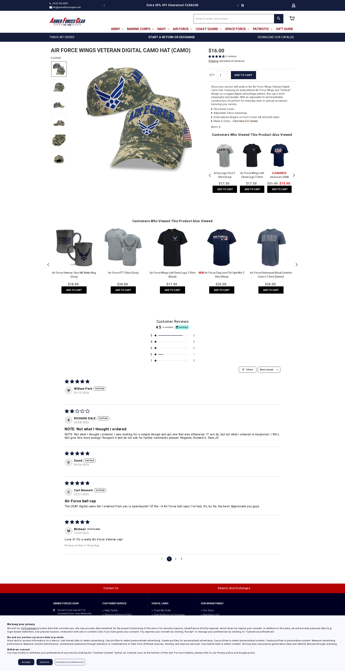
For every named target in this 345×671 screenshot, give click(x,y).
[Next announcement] (238, 5)
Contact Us (111, 588)
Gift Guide (284, 29)
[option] (172, 5)
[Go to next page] (182, 558)
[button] (217, 56)
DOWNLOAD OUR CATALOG (276, 37)
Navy (162, 29)
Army (116, 29)
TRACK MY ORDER (61, 37)
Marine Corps (139, 29)
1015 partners (29, 628)
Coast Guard (207, 29)
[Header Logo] (67, 22)
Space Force (236, 29)
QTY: (212, 75)
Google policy (247, 652)
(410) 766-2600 (60, 3)
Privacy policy (225, 652)
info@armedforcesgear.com (67, 7)
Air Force (181, 29)
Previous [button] (210, 175)
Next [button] (293, 175)
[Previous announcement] (104, 5)
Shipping (213, 61)
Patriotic (261, 29)
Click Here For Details (245, 121)
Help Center (111, 610)
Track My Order (162, 610)
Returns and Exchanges (234, 588)
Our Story (208, 610)
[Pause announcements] (242, 5)
